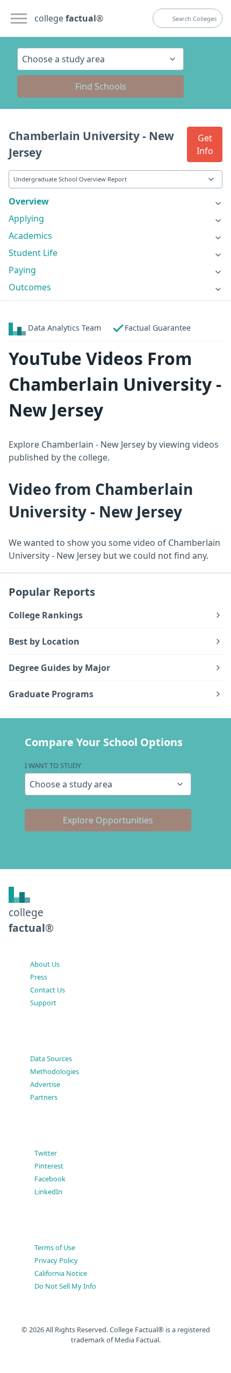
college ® (68, 18)
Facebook (50, 1179)
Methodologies (54, 1071)
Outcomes (30, 287)
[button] (204, 144)
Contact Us (47, 990)
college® (31, 920)
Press (38, 977)
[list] (115, 201)
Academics (30, 236)
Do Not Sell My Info (65, 1286)
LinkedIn (48, 1191)
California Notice (60, 1273)
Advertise (45, 1084)
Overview (29, 201)
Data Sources (51, 1058)
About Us (45, 964)
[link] (115, 201)
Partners (43, 1097)
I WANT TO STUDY (53, 765)
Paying (22, 270)
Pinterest (48, 1166)
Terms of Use (54, 1247)
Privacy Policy (56, 1260)
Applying (26, 218)
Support (43, 1002)
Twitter (45, 1153)
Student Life (33, 253)
